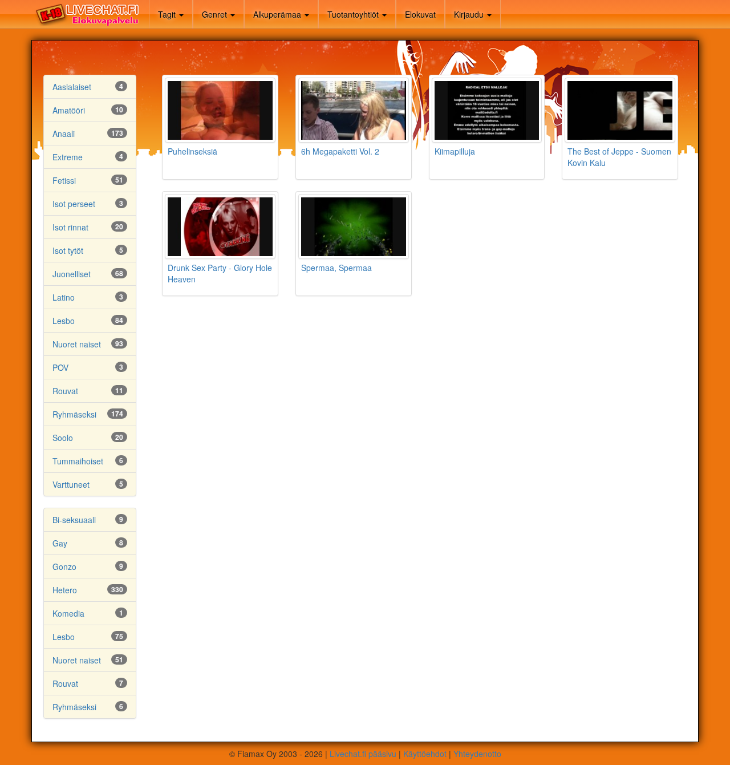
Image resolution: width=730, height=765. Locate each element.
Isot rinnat (70, 227)
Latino (63, 297)
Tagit (168, 14)
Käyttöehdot (425, 753)
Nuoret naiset (76, 344)
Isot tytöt (67, 250)
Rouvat (65, 390)
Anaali (63, 133)
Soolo (62, 437)
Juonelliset (71, 274)
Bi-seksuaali (74, 519)
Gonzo (64, 566)
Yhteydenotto (477, 753)
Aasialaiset (71, 86)
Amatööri (68, 110)
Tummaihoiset (77, 461)
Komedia (68, 613)
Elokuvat (420, 14)
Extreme (67, 157)
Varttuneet (71, 484)
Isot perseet (73, 203)
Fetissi (64, 180)
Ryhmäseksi (74, 414)
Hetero (64, 590)
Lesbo (63, 320)
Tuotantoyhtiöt (354, 14)
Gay (59, 543)
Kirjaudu (470, 14)
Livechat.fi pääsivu (363, 753)
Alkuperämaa (278, 14)
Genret (215, 14)
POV (60, 367)
